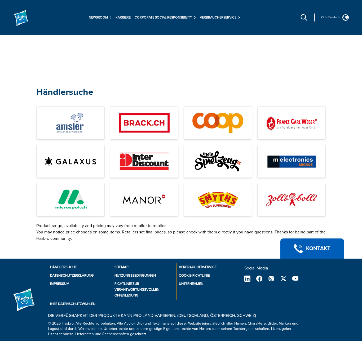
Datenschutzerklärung (72, 275)
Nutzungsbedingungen (135, 275)
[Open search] (304, 17)
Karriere (123, 17)
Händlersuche (64, 92)
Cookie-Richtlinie (194, 275)
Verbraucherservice (198, 267)
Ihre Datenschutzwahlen (72, 304)
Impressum (59, 284)
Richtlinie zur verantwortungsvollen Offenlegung (136, 290)
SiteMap (121, 267)
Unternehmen (191, 284)
